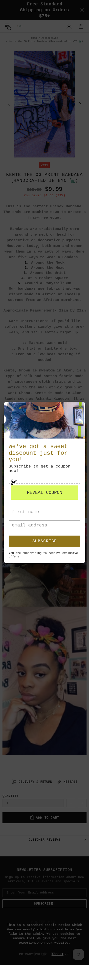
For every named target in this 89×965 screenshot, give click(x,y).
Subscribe (44, 541)
